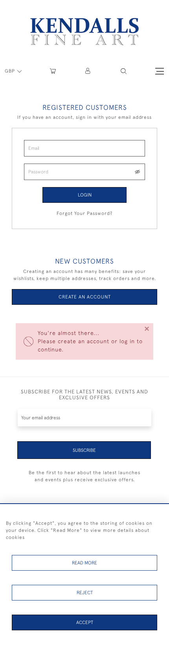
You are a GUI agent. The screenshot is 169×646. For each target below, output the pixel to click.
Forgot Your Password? (84, 213)
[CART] (53, 71)
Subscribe (84, 450)
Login (85, 195)
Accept (84, 622)
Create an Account (85, 297)
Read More (84, 563)
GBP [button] (11, 71)
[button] (123, 71)
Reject (85, 592)
